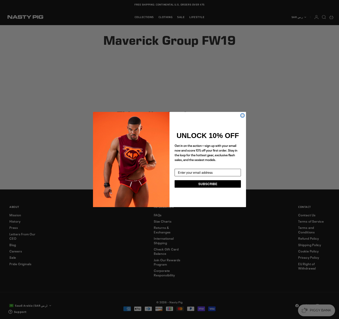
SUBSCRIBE (207, 184)
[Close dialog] (242, 115)
